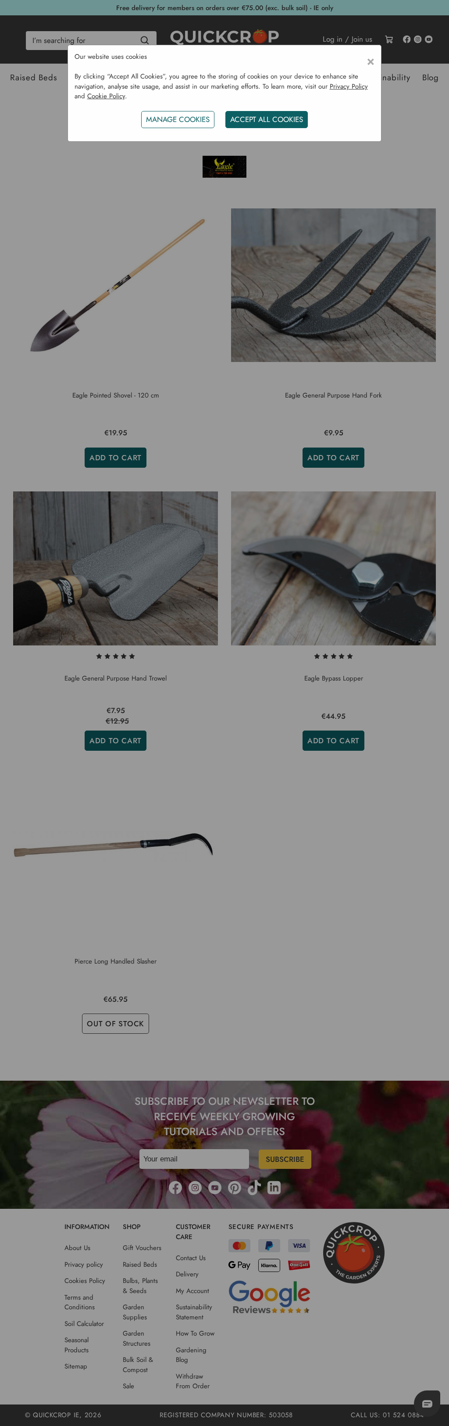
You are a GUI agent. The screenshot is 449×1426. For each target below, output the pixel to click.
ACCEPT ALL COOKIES (266, 119)
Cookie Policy (106, 96)
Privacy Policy (349, 86)
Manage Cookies (178, 119)
